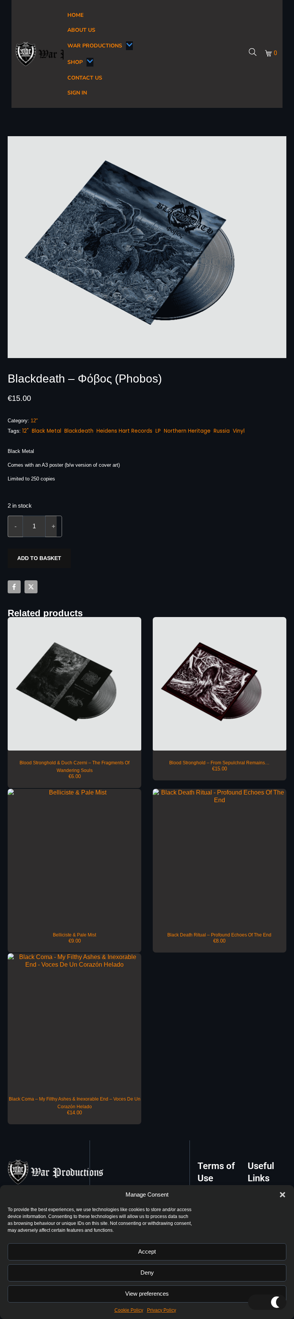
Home (75, 15)
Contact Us (84, 77)
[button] (282, 1194)
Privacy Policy (161, 1310)
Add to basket (39, 558)
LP (158, 431)
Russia (222, 431)
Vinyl (239, 431)
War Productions (94, 45)
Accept (147, 1251)
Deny (147, 1272)
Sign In (77, 92)
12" (34, 420)
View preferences (147, 1293)
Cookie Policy (128, 1310)
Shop (75, 62)
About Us (81, 30)
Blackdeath (78, 431)
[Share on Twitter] (31, 586)
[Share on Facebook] (14, 586)
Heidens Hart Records (124, 431)
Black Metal (46, 431)
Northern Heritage (187, 431)
